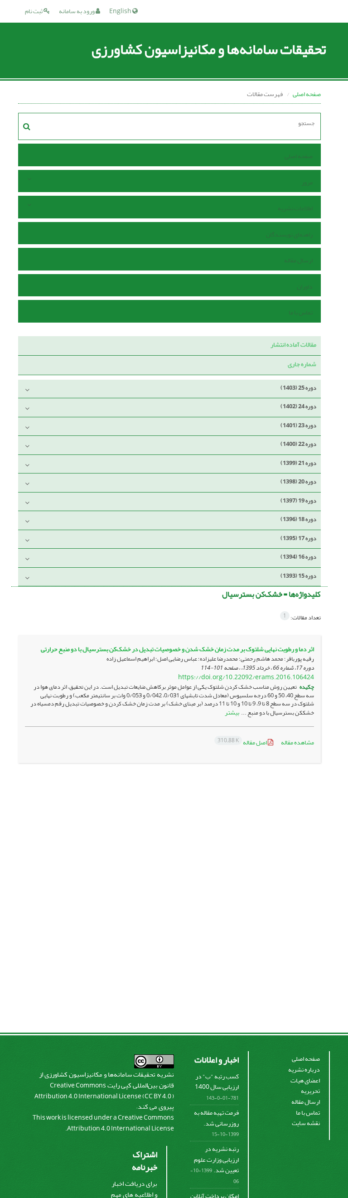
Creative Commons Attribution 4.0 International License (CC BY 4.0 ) (104, 1090)
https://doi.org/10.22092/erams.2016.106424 (246, 677)
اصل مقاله (243, 742)
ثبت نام (34, 11)
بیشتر (232, 712)
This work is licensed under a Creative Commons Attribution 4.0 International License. (103, 1123)
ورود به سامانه (77, 11)
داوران (305, 286)
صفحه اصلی (307, 94)
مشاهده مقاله (297, 742)
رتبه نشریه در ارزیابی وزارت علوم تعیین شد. (216, 1159)
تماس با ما (301, 312)
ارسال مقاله (298, 260)
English (120, 11)
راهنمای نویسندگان (289, 234)
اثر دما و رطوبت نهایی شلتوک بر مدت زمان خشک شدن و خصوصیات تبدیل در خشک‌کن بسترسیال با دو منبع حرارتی (177, 649)
